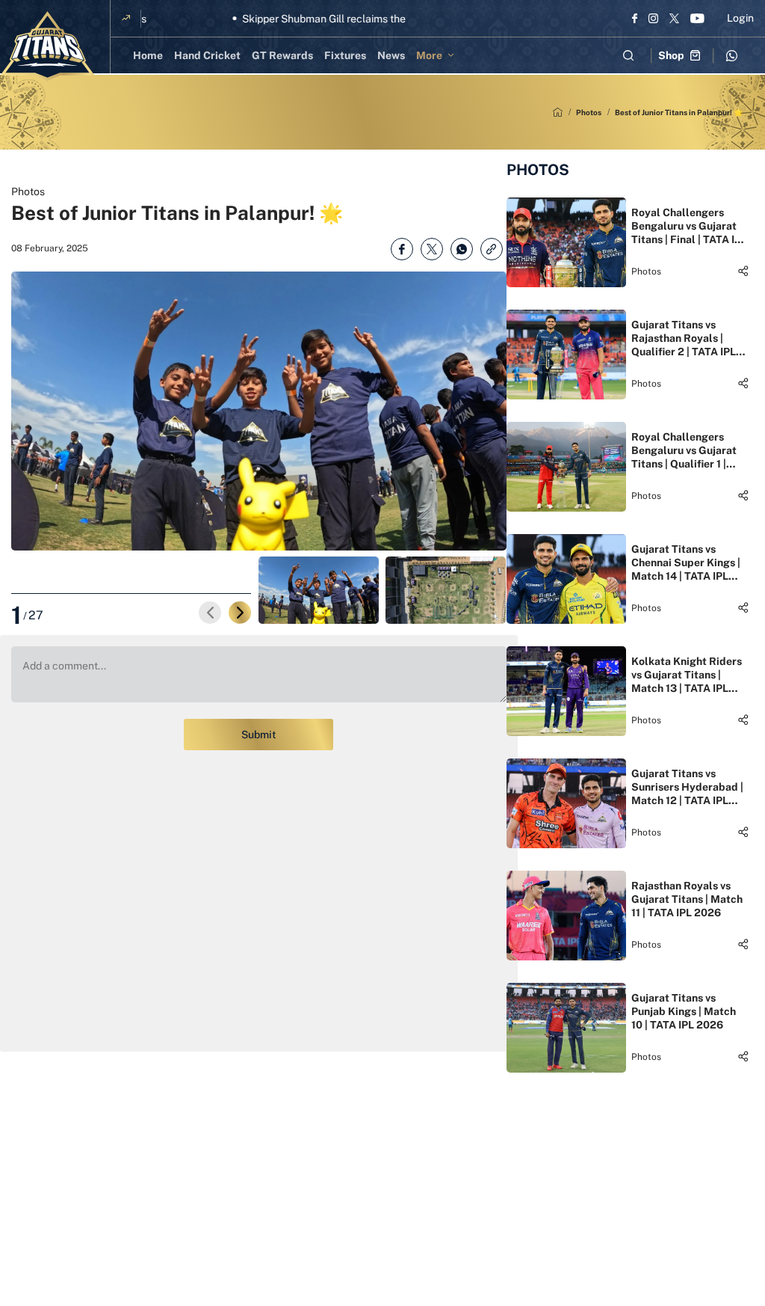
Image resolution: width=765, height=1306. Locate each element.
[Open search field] (628, 55)
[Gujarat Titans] (47, 46)
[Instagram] (653, 18)
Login (740, 18)
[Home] (558, 112)
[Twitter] (674, 18)
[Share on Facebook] (402, 249)
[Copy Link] (491, 249)
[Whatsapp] (731, 55)
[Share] (743, 271)
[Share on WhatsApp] (461, 249)
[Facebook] (634, 18)
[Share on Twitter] (432, 249)
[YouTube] (697, 18)
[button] (240, 612)
